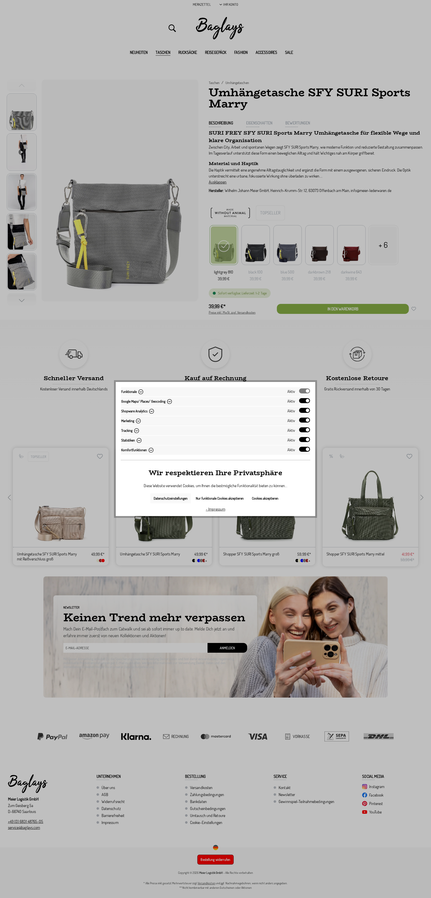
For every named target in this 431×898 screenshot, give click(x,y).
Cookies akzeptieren (265, 498)
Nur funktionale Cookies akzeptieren (220, 498)
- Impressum (215, 509)
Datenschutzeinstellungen (171, 498)
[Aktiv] (304, 390)
